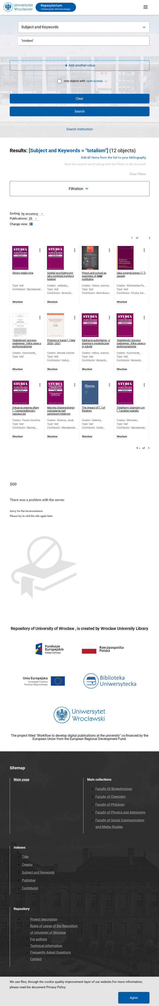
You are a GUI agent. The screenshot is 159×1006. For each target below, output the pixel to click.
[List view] (30, 224)
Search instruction (79, 129)
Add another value (82, 65)
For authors (38, 939)
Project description (43, 919)
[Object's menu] (40, 250)
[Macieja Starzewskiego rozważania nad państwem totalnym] (59, 392)
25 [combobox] (30, 218)
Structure (17, 302)
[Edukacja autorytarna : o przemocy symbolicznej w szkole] (94, 325)
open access (94, 81)
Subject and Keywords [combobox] (39, 27)
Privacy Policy (56, 987)
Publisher (29, 880)
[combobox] (83, 41)
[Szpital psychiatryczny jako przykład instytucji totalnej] (59, 258)
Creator (27, 865)
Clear (79, 99)
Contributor (30, 888)
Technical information (46, 946)
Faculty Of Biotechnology (113, 789)
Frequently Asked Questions (50, 952)
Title (25, 857)
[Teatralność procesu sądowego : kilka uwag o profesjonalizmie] (24, 325)
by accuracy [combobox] (30, 213)
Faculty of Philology (110, 804)
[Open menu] (145, 7)
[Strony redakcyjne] (24, 258)
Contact (36, 959)
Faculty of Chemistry (110, 797)
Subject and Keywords (38, 872)
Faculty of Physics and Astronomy (120, 812)
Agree (134, 998)
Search (80, 111)
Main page (21, 780)
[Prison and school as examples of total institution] (94, 258)
